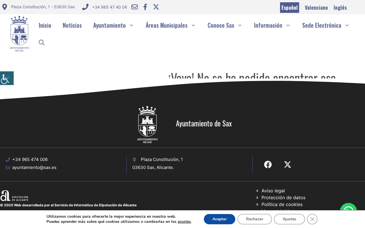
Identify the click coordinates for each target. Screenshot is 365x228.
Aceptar (219, 219)
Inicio (45, 25)
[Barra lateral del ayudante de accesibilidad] (7, 78)
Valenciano (316, 7)
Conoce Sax (221, 25)
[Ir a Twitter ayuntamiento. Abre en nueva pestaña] (156, 6)
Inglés (340, 7)
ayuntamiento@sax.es (34, 167)
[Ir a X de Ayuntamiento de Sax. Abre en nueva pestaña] (287, 164)
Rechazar (254, 219)
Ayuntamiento (109, 25)
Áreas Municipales (167, 25)
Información (268, 25)
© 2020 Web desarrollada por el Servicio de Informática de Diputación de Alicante (68, 205)
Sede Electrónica (321, 25)
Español (289, 7)
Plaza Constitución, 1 (162, 159)
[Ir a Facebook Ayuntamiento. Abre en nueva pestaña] (145, 6)
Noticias (72, 25)
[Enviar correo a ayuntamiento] (134, 6)
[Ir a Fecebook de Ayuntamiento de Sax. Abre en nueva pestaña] (267, 164)
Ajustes (289, 219)
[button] (41, 42)
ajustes (184, 221)
